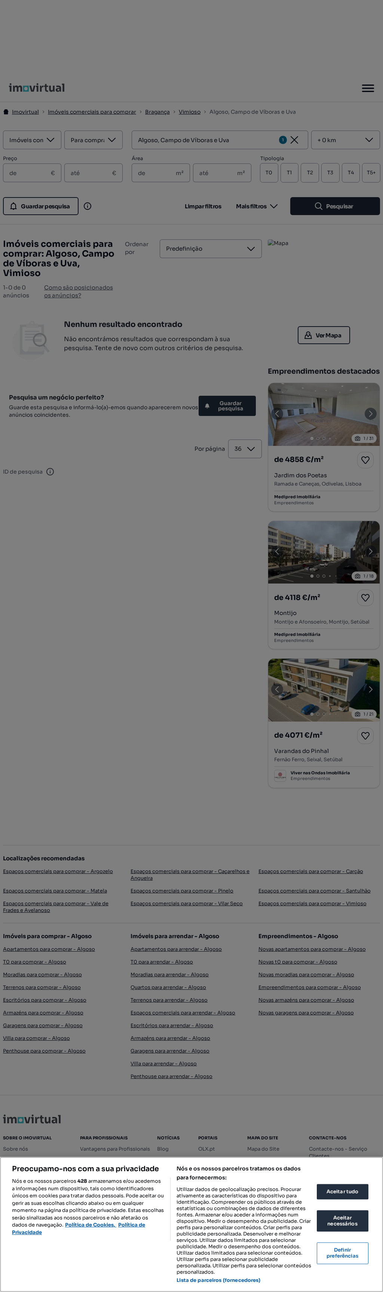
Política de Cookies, (90, 1225)
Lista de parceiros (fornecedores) (218, 1280)
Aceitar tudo (343, 1191)
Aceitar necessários (342, 1221)
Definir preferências (342, 1253)
